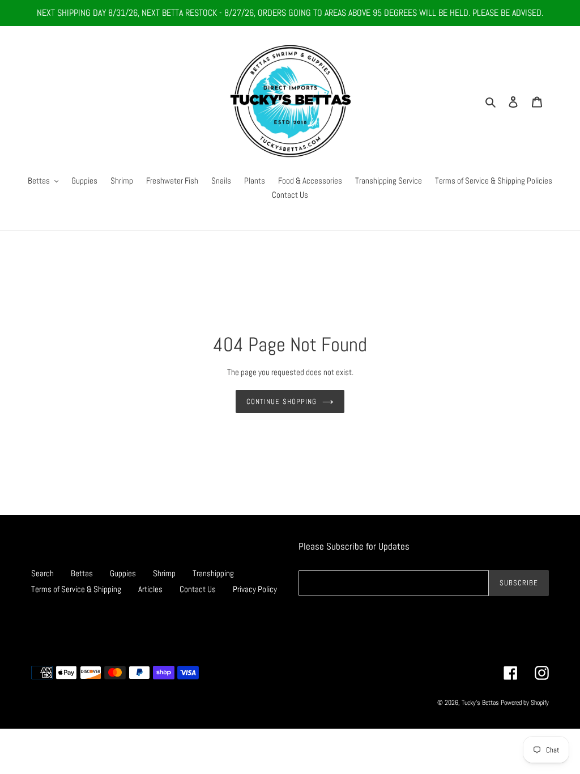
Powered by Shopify (525, 702)
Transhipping (213, 573)
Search (42, 573)
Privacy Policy (255, 589)
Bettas (82, 573)
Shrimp (164, 573)
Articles (150, 589)
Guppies (123, 573)
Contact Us (198, 589)
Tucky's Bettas (480, 702)
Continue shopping (281, 401)
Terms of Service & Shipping (76, 589)
